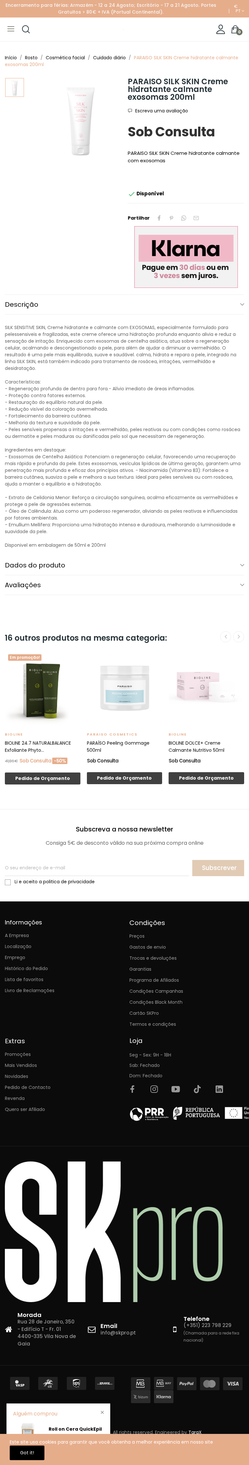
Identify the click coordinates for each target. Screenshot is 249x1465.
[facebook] (132, 1089)
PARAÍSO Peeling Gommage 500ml (118, 746)
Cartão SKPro (144, 1013)
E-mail (196, 218)
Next (238, 636)
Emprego (15, 957)
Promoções (18, 1054)
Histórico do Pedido (26, 968)
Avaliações (23, 584)
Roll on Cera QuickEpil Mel (75, 1432)
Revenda (15, 1098)
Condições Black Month (156, 1002)
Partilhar (159, 218)
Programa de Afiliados (154, 980)
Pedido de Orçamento (42, 778)
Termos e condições (152, 1024)
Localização (18, 946)
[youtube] (175, 1089)
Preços (137, 936)
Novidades (16, 1076)
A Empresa (17, 935)
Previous (225, 636)
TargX (195, 1432)
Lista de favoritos (24, 979)
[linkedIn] (219, 1089)
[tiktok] (197, 1089)
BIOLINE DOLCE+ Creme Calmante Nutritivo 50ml (196, 746)
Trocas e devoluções (153, 958)
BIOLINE (14, 734)
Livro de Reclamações (29, 990)
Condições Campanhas (156, 991)
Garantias (140, 969)
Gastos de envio (147, 947)
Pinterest (171, 218)
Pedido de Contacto (28, 1087)
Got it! (27, 1452)
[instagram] (154, 1089)
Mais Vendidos (21, 1065)
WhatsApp (184, 218)
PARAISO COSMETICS (112, 734)
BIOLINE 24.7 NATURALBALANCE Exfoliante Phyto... (38, 746)
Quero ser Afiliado (25, 1109)
